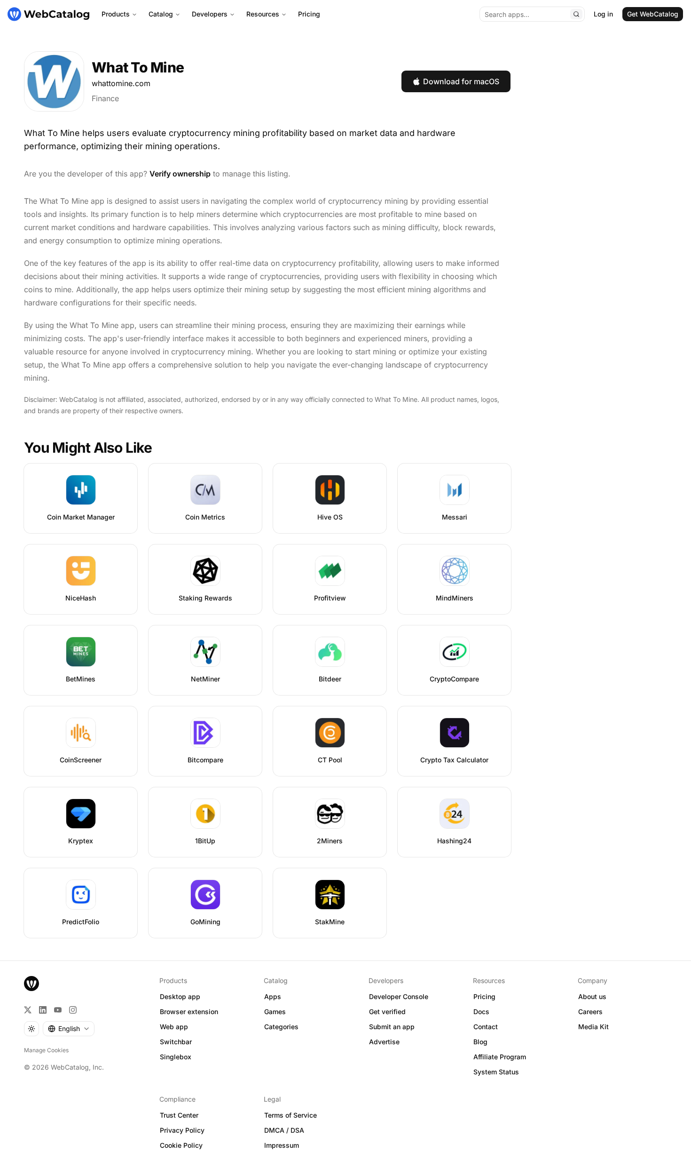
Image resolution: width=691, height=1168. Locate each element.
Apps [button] (272, 996)
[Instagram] (73, 1010)
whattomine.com (121, 83)
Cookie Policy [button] (181, 1145)
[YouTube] (58, 1010)
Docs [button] (481, 1012)
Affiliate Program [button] (499, 1057)
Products (116, 14)
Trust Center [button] (179, 1115)
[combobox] (68, 1028)
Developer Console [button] (398, 996)
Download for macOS (461, 81)
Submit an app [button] (392, 1027)
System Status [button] (496, 1072)
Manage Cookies (46, 1050)
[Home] (48, 14)
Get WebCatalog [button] (652, 14)
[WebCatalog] (31, 983)
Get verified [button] (387, 1012)
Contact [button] (485, 1027)
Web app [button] (174, 1027)
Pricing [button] (484, 996)
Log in (603, 14)
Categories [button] (281, 1027)
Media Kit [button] (593, 1027)
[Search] (576, 14)
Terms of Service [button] (290, 1115)
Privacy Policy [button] (182, 1130)
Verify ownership (180, 173)
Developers (210, 14)
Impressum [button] (281, 1145)
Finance (105, 98)
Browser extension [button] (189, 1012)
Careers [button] (590, 1012)
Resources (262, 14)
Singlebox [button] (175, 1057)
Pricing (309, 14)
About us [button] (592, 996)
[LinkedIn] (43, 1010)
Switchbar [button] (176, 1042)
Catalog (161, 14)
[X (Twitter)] (27, 1010)
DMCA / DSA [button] (284, 1130)
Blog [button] (480, 1042)
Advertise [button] (384, 1042)
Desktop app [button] (180, 996)
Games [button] (275, 1012)
